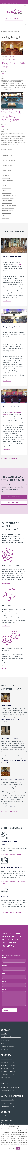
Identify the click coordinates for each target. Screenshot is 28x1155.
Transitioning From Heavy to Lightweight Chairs (13, 63)
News (2, 76)
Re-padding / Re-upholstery (10, 1087)
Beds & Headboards (6, 188)
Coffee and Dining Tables (7, 198)
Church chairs (4, 133)
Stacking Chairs (6, 1077)
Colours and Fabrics (7, 1100)
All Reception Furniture (7, 180)
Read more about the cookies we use (14, 1153)
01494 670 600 (10, 1)
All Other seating (6, 178)
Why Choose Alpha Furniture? (11, 1037)
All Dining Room (5, 168)
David (2, 73)
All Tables (4, 185)
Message (4, 989)
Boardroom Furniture (8, 1068)
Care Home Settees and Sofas (9, 195)
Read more (7, 301)
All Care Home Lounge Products (9, 160)
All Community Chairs (7, 165)
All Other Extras (5, 175)
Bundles (4, 190)
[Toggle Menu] (25, 6)
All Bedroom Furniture (7, 158)
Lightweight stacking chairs (16, 80)
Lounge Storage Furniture (8, 208)
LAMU (9, 133)
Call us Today (14, 502)
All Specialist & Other (7, 183)
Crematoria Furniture (7, 203)
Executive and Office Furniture (9, 205)
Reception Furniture (6, 213)
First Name (5, 957)
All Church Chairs (6, 163)
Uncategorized (5, 218)
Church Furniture (6, 153)
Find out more (14, 497)
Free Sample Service (7, 1090)
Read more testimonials (9, 811)
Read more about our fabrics (11, 854)
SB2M (18, 133)
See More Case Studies (9, 458)
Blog (2, 80)
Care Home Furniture (6, 193)
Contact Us (4, 1049)
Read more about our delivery (11, 912)
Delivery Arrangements (8, 1103)
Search (25, 24)
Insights (4, 31)
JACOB (19, 264)
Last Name (5, 965)
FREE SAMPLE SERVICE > (14, 19)
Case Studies (4, 129)
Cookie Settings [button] (11, 1148)
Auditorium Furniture (7, 155)
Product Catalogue (7, 1046)
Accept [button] (18, 1148)
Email (4, 973)
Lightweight (6, 80)
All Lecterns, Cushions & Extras (9, 173)
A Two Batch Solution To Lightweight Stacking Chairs (13, 116)
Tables (3, 215)
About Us (4, 1034)
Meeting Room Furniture (7, 210)
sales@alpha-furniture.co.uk (10, 3)
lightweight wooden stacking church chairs (11, 81)
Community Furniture (7, 200)
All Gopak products (6, 170)
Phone (4, 981)
